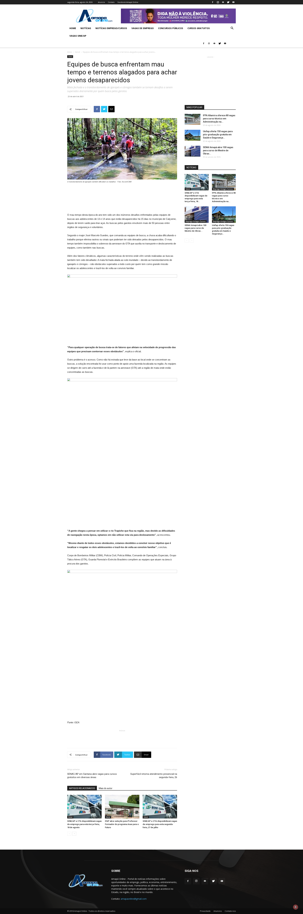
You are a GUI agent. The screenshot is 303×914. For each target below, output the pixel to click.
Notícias (85, 28)
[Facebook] (212, 2)
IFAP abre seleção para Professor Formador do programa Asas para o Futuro (122, 824)
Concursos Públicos (170, 28)
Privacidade (205, 911)
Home (72, 28)
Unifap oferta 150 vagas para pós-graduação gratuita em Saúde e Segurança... (218, 134)
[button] (232, 28)
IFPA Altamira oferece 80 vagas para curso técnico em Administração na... (219, 118)
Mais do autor (105, 788)
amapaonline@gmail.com (134, 898)
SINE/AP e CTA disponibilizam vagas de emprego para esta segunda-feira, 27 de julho (160, 824)
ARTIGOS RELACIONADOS (82, 788)
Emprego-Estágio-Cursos (223, 189)
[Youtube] (233, 2)
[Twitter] (228, 2)
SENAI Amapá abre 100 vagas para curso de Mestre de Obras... (218, 150)
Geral (77, 52)
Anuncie (101, 2)
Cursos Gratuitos (198, 28)
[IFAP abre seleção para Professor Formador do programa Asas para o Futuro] (122, 806)
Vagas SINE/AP (77, 35)
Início (69, 52)
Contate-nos (230, 911)
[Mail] (223, 2)
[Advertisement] (122, 192)
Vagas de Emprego (142, 28)
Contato (111, 2)
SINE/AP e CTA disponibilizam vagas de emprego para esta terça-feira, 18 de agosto (84, 824)
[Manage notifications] (295, 907)
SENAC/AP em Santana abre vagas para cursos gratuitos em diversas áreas (92, 776)
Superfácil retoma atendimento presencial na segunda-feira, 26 (153, 776)
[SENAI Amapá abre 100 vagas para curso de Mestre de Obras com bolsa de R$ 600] (192, 151)
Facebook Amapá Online (128, 2)
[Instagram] (217, 2)
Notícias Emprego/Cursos (111, 28)
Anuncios (218, 911)
